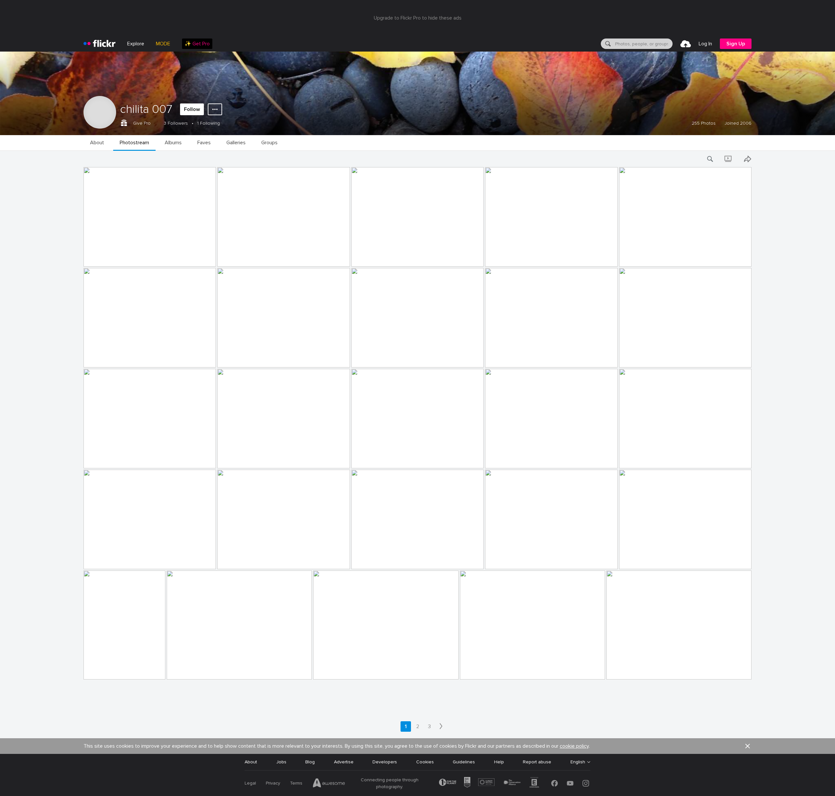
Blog (310, 762)
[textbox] (643, 44)
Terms (296, 783)
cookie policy (574, 746)
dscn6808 (230, 256)
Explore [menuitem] (135, 43)
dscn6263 (96, 458)
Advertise (344, 762)
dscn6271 (364, 458)
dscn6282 (498, 458)
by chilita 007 (96, 262)
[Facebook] (554, 783)
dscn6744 (97, 357)
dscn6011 (179, 669)
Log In (705, 43)
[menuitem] (197, 44)
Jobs (281, 762)
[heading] (99, 44)
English (577, 762)
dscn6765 (498, 256)
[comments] (210, 261)
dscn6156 (364, 559)
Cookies (425, 762)
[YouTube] (570, 783)
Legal (250, 783)
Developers (384, 762)
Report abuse (537, 762)
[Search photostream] (710, 159)
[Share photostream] (748, 159)
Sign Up (735, 43)
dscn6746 (632, 256)
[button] (200, 261)
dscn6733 (364, 357)
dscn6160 (230, 559)
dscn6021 (96, 669)
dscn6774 (364, 256)
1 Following (208, 123)
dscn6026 (632, 559)
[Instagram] (586, 783)
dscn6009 (326, 669)
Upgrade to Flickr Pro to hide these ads (418, 18)
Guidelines (464, 762)
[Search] (607, 44)
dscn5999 (473, 669)
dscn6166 (96, 559)
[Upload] (685, 44)
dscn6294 (632, 458)
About (251, 762)
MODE (163, 43)
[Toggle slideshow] (728, 159)
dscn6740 (230, 357)
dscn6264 (230, 458)
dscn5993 (619, 669)
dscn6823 (96, 256)
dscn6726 (498, 357)
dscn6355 (632, 357)
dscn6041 (498, 559)
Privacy (273, 783)
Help (499, 762)
